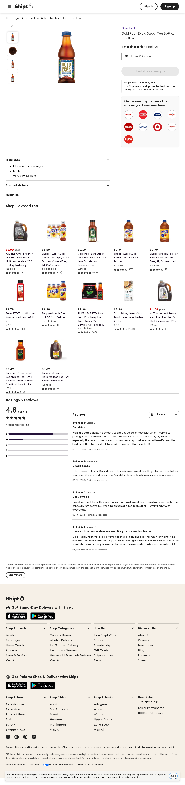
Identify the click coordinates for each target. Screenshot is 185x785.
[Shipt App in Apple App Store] (16, 616)
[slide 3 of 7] (12, 64)
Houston (56, 719)
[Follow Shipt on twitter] (34, 737)
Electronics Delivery (63, 650)
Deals (98, 660)
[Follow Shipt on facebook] (8, 737)
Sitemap (143, 660)
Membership (102, 645)
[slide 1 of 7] (12, 37)
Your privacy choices (61, 764)
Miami (54, 714)
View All (11, 660)
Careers (143, 640)
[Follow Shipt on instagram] (16, 737)
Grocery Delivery (61, 635)
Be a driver (13, 709)
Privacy (34, 764)
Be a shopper (15, 704)
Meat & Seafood (17, 655)
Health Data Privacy (90, 764)
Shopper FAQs (16, 729)
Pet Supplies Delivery (64, 645)
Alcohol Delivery (61, 640)
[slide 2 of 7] (12, 50)
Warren (99, 714)
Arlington (100, 704)
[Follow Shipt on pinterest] (25, 737)
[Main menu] (9, 6)
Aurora (98, 709)
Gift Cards (101, 650)
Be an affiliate (15, 714)
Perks (9, 719)
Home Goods (15, 645)
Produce (11, 650)
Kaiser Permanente (151, 708)
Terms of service (15, 764)
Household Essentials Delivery (70, 655)
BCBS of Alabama (150, 713)
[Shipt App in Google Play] (42, 616)
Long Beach (102, 724)
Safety (10, 724)
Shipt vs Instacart (106, 655)
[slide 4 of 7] (12, 77)
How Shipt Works (106, 635)
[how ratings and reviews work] (27, 425)
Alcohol (11, 635)
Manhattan (58, 724)
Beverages (13, 640)
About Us (144, 635)
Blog (141, 650)
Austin (54, 704)
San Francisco (59, 709)
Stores (98, 640)
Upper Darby (103, 719)
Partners (144, 655)
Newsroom (145, 645)
